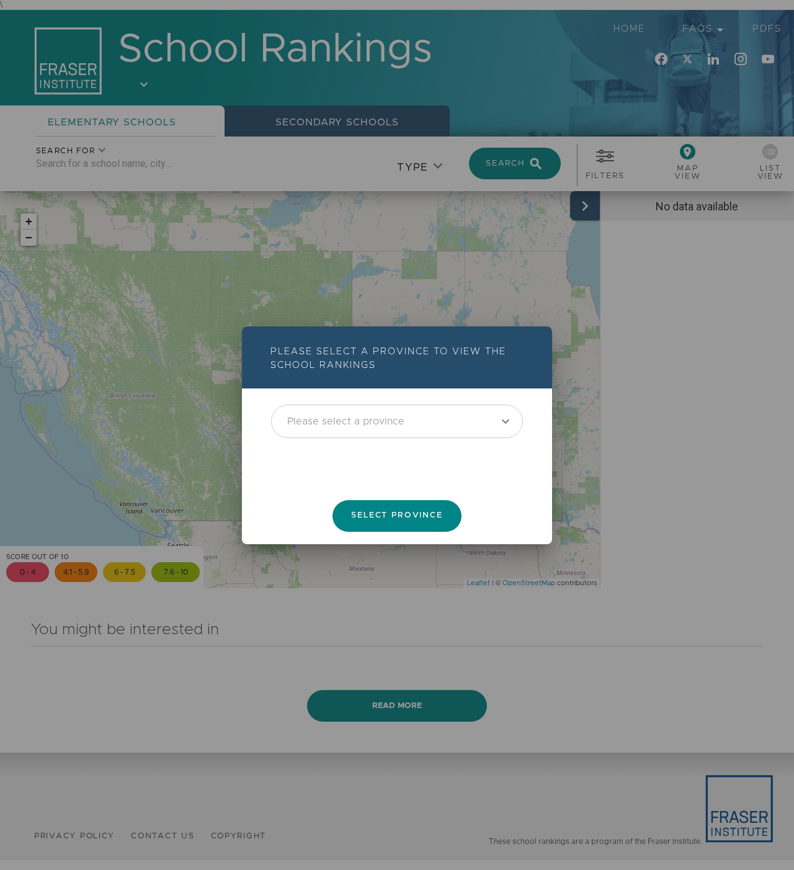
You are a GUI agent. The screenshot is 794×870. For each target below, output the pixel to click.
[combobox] (397, 421)
